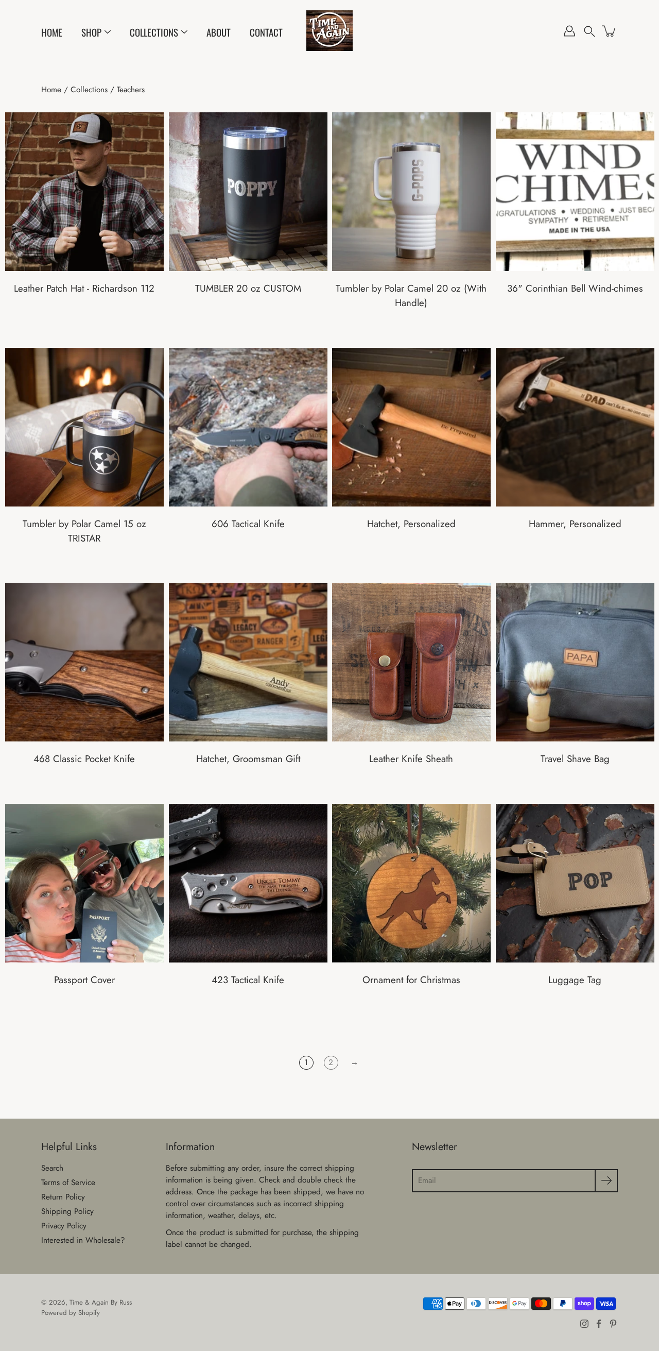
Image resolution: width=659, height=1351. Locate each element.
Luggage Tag (574, 980)
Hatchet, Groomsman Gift (248, 759)
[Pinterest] (613, 1324)
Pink (273, 320)
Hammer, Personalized (574, 523)
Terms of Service (68, 1182)
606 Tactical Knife (247, 523)
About (218, 32)
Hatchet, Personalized (411, 523)
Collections (154, 32)
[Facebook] (598, 1324)
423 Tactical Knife (248, 980)
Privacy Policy (63, 1225)
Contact (266, 32)
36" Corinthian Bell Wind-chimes (575, 288)
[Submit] (606, 1180)
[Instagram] (584, 1324)
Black (222, 320)
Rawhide (95, 1011)
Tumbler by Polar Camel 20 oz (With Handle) (411, 295)
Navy (263, 320)
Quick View (84, 191)
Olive (253, 320)
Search (52, 1168)
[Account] (569, 31)
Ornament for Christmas (411, 980)
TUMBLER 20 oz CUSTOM (248, 288)
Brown (416, 790)
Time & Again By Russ (101, 1302)
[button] (589, 31)
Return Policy (63, 1197)
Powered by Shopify (70, 1313)
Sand (232, 320)
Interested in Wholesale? (83, 1240)
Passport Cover (84, 980)
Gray (422, 334)
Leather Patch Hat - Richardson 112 (84, 288)
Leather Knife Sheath (411, 759)
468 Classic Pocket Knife (84, 759)
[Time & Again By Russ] (329, 31)
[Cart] (609, 31)
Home (51, 32)
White (242, 320)
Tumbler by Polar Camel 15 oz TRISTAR (84, 530)
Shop (91, 32)
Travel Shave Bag (574, 759)
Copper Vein (580, 320)
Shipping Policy (67, 1211)
